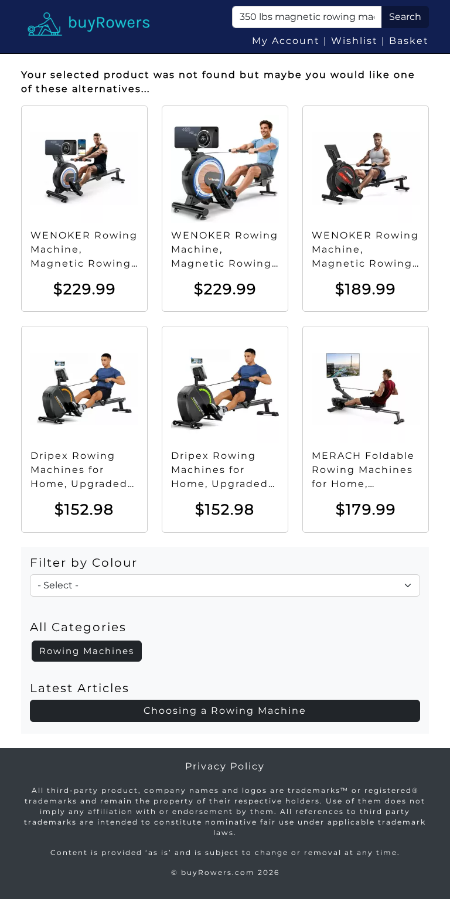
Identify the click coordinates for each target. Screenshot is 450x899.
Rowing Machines (86, 650)
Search (405, 16)
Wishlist (354, 40)
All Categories (78, 627)
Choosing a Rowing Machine (225, 710)
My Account (286, 40)
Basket (409, 40)
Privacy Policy (225, 766)
